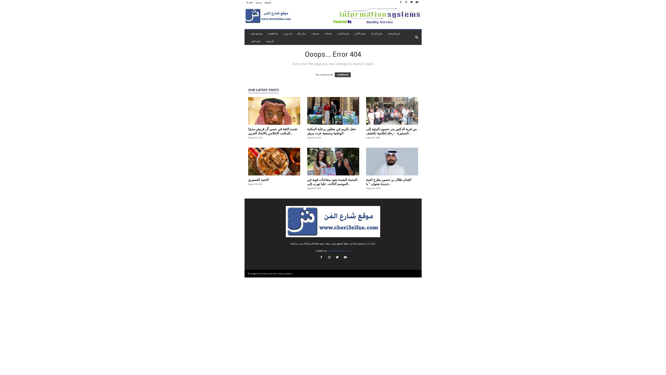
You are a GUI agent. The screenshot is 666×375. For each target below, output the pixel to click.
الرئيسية (267, 2)
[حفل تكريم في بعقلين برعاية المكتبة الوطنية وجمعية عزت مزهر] (333, 111)
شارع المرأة (376, 33)
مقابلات (328, 33)
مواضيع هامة (257, 33)
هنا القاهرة (273, 33)
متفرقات (315, 33)
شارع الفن (256, 41)
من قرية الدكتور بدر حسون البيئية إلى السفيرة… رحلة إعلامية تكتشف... (391, 131)
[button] (416, 37)
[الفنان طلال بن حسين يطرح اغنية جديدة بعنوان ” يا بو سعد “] (392, 161)
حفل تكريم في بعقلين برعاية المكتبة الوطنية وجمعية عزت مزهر (331, 131)
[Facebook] (401, 2)
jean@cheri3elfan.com (339, 251)
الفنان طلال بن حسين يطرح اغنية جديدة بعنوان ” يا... (388, 181)
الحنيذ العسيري (258, 179)
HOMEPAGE (342, 75)
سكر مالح (301, 33)
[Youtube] (417, 2)
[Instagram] (406, 2)
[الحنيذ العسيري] (274, 161)
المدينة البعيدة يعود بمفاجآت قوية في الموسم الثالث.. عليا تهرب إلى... (332, 181)
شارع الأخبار (360, 33)
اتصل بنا (250, 2)
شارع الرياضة (394, 33)
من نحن (259, 2)
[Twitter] (411, 2)
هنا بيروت (287, 33)
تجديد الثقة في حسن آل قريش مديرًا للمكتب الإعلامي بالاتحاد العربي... (272, 131)
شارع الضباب (343, 33)
